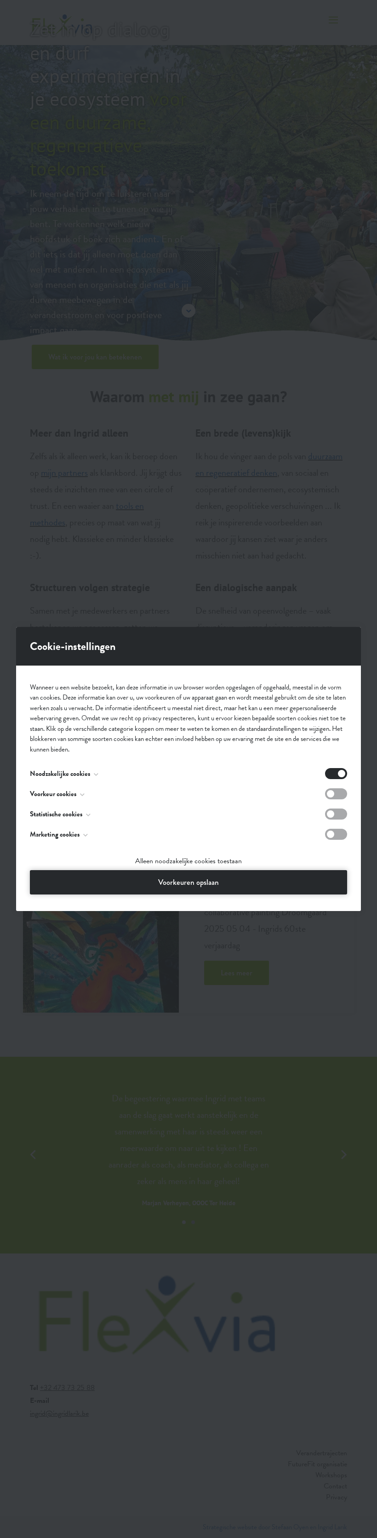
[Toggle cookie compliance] (336, 793)
